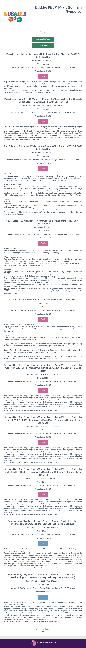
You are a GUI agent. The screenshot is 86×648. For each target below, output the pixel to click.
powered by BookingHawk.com (47, 642)
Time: (39, 64)
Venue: (13, 68)
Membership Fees (43, 39)
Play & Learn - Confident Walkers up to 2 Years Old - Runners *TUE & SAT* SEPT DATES (43, 147)
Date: (28, 374)
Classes (43, 32)
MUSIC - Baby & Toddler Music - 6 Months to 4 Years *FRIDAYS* (43, 300)
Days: (34, 60)
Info (43, 543)
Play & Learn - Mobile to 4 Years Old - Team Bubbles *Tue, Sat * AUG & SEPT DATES (43, 55)
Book (43, 76)
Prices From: (40, 71)
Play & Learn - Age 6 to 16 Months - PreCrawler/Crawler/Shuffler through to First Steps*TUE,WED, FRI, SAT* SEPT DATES (43, 100)
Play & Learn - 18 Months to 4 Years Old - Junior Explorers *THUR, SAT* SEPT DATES (43, 222)
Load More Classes (43, 629)
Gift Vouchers (43, 46)
